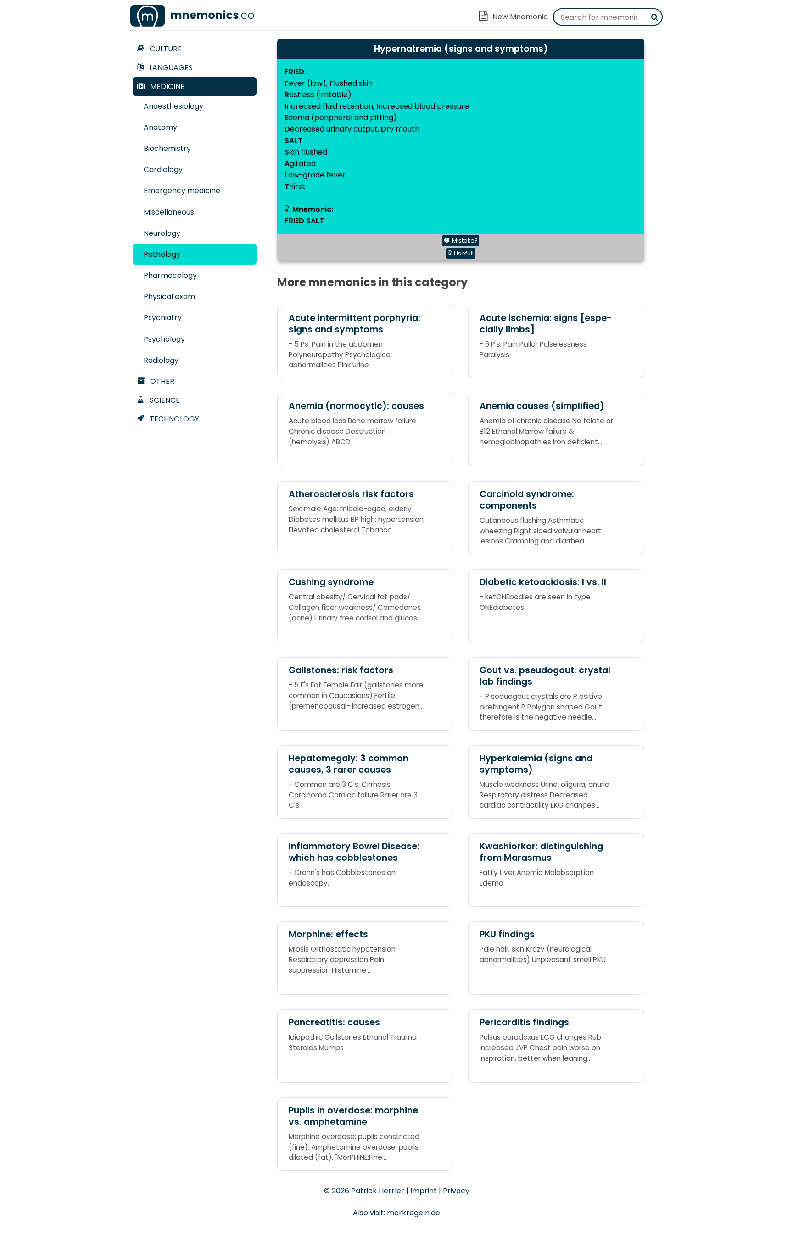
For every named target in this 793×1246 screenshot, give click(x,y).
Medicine (166, 86)
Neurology (162, 233)
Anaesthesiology (173, 106)
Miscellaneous (169, 212)
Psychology (164, 339)
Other (161, 381)
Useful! (464, 253)
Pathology (162, 254)
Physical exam (169, 296)
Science (164, 400)
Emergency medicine (182, 190)
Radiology (161, 360)
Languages (170, 67)
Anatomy (160, 127)
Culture (165, 49)
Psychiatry (163, 317)
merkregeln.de (413, 1212)
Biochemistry (167, 148)
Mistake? (465, 240)
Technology (173, 419)
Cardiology (163, 169)
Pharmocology (170, 275)
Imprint (423, 1190)
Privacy (456, 1190)
